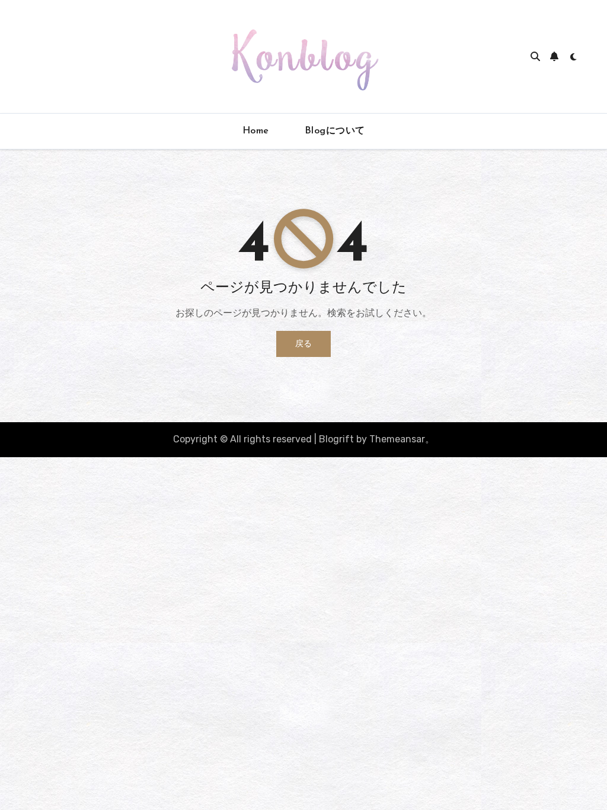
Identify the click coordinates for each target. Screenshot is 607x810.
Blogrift (336, 439)
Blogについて (335, 131)
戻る (303, 344)
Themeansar (397, 439)
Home (255, 131)
